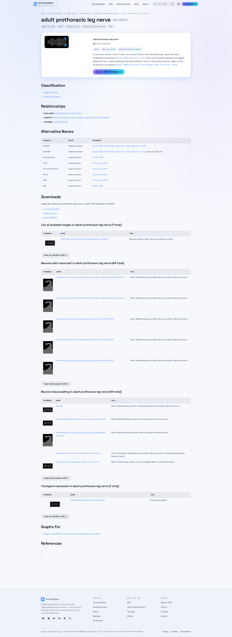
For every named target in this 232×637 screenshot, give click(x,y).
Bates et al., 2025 (138, 146)
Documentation (98, 4)
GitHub (130, 616)
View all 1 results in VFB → (55, 255)
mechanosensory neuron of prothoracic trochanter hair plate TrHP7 (85, 360)
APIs (129, 603)
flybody (82, 631)
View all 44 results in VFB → (56, 384)
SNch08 (59, 406)
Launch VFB (189, 4)
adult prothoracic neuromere (68, 113)
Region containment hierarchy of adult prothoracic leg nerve (72, 534)
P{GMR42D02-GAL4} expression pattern (88, 500)
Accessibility (185, 631)
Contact (164, 616)
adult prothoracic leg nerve (135, 13)
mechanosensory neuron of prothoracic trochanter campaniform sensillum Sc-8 (90, 298)
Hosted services (123, 4)
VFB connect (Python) (136, 607)
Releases (97, 616)
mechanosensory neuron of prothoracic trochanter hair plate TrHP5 (85, 319)
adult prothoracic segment (97, 117)
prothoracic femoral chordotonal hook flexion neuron (78, 453)
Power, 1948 (122, 58)
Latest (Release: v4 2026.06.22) (63, 13)
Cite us (164, 607)
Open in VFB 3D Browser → (109, 72)
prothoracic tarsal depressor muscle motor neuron (77, 462)
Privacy (165, 631)
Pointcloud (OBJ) (52, 209)
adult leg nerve (51, 92)
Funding (164, 612)
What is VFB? (166, 603)
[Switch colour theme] (178, 4)
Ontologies (85, 13)
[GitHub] (70, 618)
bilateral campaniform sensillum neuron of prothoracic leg (80, 419)
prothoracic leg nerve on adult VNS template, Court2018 (84, 239)
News (136, 4)
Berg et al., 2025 (123, 146)
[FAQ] (48, 618)
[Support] (43, 618)
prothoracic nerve (52, 96)
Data (111, 4)
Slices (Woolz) (50, 213)
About (145, 4)
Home (43, 13)
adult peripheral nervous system (68, 117)
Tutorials (130, 612)
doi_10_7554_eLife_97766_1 (104, 146)
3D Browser (98, 621)
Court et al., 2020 (137, 58)
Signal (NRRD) (50, 217)
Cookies (174, 631)
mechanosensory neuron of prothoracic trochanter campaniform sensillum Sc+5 (90, 277)
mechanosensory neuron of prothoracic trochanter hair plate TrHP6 (85, 340)
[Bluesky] (54, 618)
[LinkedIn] (64, 618)
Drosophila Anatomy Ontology (106, 13)
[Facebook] (59, 618)
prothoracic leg (60, 122)
